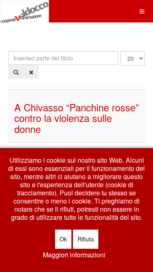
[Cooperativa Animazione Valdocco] (24, 11)
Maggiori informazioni (74, 254)
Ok (63, 239)
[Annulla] (31, 72)
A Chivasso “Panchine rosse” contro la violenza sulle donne (76, 118)
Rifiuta (86, 239)
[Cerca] (16, 72)
